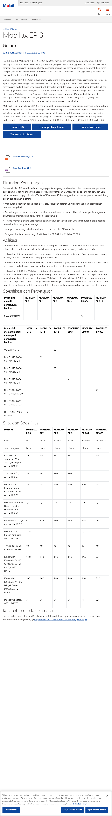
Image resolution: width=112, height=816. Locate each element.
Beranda (7, 19)
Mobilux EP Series (10, 29)
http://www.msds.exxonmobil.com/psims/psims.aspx (60, 619)
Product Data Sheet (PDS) (35, 53)
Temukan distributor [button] (22, 134)
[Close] (107, 795)
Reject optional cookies (96, 809)
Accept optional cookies (72, 809)
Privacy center (12, 809)
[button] (108, 12)
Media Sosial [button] (89, 2)
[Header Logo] (9, 3)
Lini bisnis (24, 2)
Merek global (37, 2)
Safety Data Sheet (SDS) (12, 53)
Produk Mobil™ (21, 19)
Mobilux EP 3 (37, 19)
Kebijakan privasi (80, 804)
